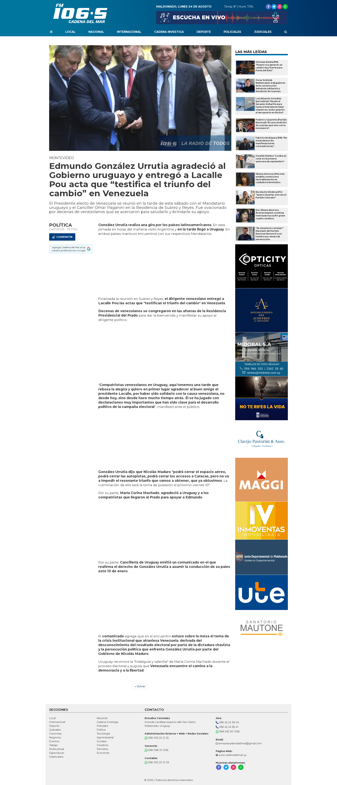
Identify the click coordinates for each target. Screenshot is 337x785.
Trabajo (53, 745)
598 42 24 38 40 (229, 722)
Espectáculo (56, 752)
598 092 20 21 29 (158, 762)
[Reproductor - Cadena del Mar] (222, 17)
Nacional (96, 31)
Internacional (129, 31)
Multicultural (56, 749)
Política (101, 729)
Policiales (232, 31)
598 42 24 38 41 (228, 727)
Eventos (54, 741)
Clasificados (56, 756)
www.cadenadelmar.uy (232, 755)
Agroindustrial (105, 737)
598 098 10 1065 (158, 750)
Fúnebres (102, 745)
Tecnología (103, 733)
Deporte (204, 31)
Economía (103, 752)
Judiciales (263, 31)
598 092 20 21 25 (158, 737)
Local (70, 31)
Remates (102, 749)
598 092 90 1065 (229, 731)
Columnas (55, 733)
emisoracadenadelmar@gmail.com (240, 743)
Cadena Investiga (169, 31)
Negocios (55, 737)
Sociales (102, 741)
